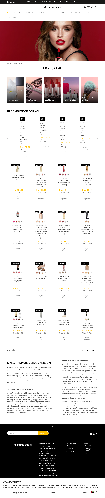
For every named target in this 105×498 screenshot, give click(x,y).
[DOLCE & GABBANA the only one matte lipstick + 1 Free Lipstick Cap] (41, 168)
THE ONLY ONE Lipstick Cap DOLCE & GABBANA (87, 182)
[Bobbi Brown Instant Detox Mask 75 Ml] (41, 313)
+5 (68, 273)
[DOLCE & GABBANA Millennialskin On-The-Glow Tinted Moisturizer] (87, 215)
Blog (85, 454)
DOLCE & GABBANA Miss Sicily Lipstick (18, 279)
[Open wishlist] (89, 7)
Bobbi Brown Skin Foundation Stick (41, 277)
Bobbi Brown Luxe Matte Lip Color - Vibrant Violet (64, 323)
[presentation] (7, 139)
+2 (64, 123)
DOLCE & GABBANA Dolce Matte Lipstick (18, 326)
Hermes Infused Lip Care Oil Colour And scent (62, 133)
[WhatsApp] (14, 2)
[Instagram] (11, 2)
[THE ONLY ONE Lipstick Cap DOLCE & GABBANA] (87, 168)
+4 (24, 123)
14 (93, 350)
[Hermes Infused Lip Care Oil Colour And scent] (62, 119)
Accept (52, 493)
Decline (85, 493)
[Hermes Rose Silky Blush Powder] (82, 119)
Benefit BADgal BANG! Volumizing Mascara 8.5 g (42, 129)
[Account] (92, 7)
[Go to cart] (96, 7)
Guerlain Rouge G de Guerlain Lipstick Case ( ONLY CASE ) (18, 228)
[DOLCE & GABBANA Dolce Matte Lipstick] (17, 313)
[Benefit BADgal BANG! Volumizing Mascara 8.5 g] (42, 119)
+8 (45, 174)
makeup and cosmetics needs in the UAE (25, 370)
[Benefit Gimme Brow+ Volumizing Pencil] (64, 266)
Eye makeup (21, 408)
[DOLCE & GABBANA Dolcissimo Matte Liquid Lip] (64, 168)
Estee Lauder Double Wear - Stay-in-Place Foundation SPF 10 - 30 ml (22, 135)
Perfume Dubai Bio (70, 445)
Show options (24, 157)
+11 (22, 221)
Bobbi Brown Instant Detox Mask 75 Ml (41, 323)
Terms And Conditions (88, 445)
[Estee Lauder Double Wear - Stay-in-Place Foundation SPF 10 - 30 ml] (22, 119)
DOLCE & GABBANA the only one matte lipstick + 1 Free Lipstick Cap (41, 183)
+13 (68, 221)
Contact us (69, 449)
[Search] (85, 7)
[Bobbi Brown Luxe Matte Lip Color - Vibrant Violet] (64, 313)
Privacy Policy (97, 487)
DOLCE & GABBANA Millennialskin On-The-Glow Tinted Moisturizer (87, 229)
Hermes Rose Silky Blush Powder (82, 131)
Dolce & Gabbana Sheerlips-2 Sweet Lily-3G (18, 177)
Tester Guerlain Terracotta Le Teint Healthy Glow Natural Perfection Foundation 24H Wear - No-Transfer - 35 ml (41, 231)
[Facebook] (8, 2)
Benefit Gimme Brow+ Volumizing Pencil (64, 279)
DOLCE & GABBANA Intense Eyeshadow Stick (87, 326)
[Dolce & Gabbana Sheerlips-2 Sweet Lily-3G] (17, 168)
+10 (22, 320)
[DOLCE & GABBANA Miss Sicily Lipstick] (17, 266)
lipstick (35, 410)
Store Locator (70, 452)
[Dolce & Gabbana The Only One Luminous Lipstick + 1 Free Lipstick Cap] (64, 215)
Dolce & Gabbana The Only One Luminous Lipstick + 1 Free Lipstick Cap (64, 229)
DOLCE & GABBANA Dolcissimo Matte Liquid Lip (64, 182)
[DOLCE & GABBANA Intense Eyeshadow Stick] (87, 313)
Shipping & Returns (87, 450)
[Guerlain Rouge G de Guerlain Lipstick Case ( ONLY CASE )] (17, 215)
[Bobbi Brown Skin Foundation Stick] (41, 266)
